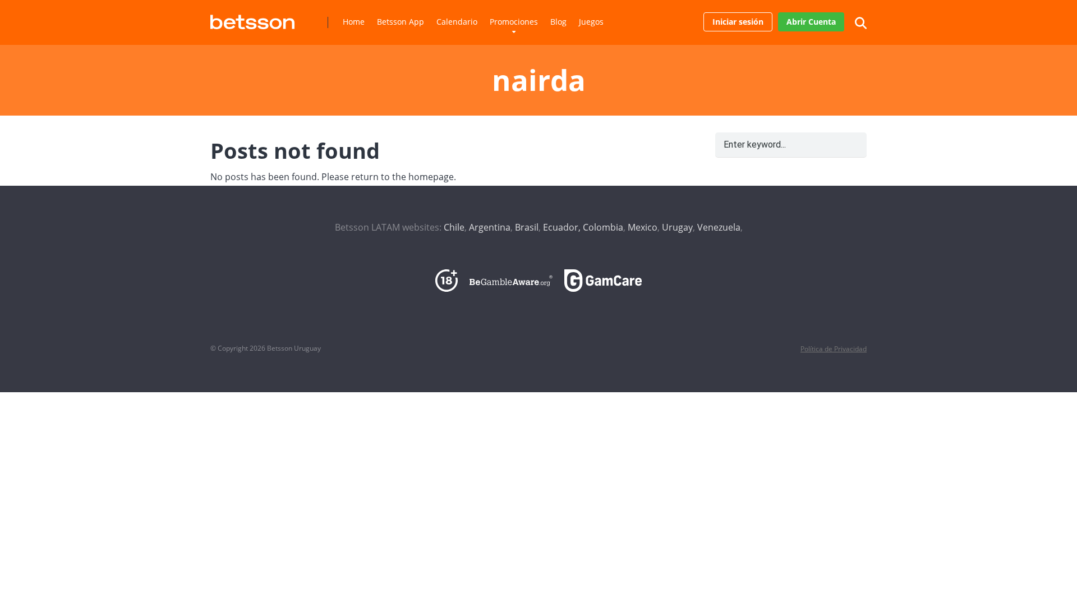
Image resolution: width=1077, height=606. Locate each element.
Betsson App (400, 21)
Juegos (591, 21)
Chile (454, 227)
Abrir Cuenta (811, 21)
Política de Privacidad (833, 349)
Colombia (603, 227)
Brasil (526, 227)
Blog (558, 21)
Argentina (489, 227)
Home (354, 21)
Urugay (677, 227)
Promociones (514, 21)
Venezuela (718, 227)
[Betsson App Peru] (252, 18)
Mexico (642, 227)
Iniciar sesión (737, 21)
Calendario (456, 21)
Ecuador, (562, 227)
